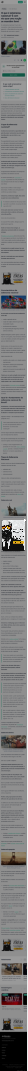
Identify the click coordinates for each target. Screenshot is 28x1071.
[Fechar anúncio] (25, 520)
